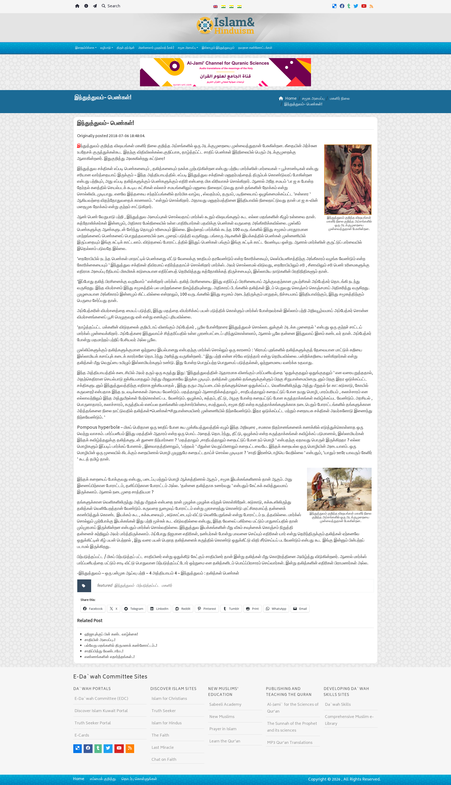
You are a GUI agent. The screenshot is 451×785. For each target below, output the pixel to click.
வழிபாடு (105, 48)
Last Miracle (163, 748)
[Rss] (372, 6)
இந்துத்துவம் (124, 586)
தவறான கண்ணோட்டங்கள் (255, 48)
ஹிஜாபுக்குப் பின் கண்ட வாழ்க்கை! (111, 634)
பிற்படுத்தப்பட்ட (147, 586)
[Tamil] (239, 6)
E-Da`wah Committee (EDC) (101, 699)
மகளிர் (167, 586)
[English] (215, 6)
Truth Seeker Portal (92, 723)
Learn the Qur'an (224, 741)
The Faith (160, 735)
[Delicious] (335, 6)
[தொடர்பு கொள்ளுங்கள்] (95, 6)
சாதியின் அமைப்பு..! (100, 640)
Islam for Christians (169, 699)
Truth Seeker (164, 711)
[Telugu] (231, 6)
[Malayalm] (223, 6)
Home (78, 779)
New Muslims (221, 717)
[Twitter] (356, 6)
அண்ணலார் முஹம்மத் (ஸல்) (156, 48)
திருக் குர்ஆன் (126, 48)
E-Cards (81, 735)
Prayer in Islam (223, 729)
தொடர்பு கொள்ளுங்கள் (139, 779)
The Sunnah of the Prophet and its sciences (292, 727)
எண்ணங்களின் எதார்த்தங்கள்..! (110, 657)
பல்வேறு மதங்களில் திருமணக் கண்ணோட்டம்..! (121, 645)
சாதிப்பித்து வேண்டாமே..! (104, 651)
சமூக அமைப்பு (187, 48)
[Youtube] (364, 6)
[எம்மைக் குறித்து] (86, 6)
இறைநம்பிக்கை (84, 48)
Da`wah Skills (338, 705)
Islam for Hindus (167, 723)
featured (104, 586)
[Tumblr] (349, 6)
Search (113, 6)
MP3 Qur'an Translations (289, 743)
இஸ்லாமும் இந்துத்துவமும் (218, 48)
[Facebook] (343, 6)
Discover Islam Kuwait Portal (101, 711)
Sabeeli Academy (225, 705)
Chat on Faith (164, 760)
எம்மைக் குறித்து (103, 779)
